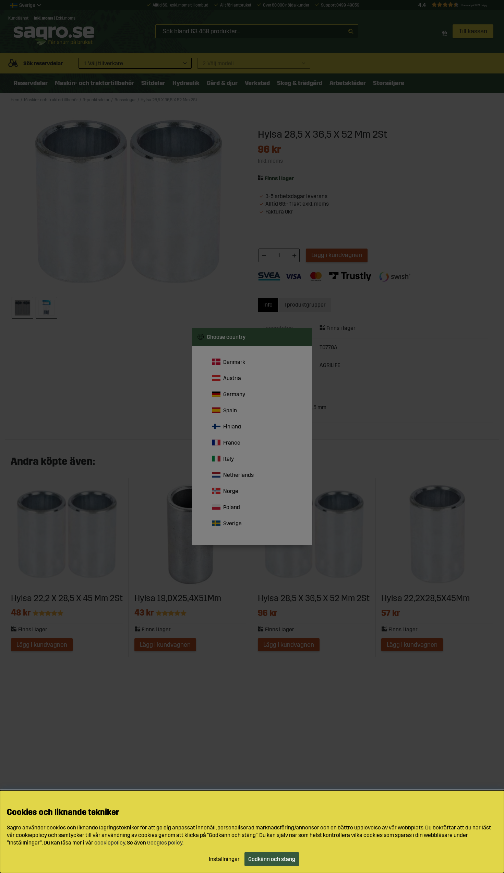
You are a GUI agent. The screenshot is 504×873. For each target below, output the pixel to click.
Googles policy (164, 842)
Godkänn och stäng (271, 859)
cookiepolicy (109, 842)
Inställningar (224, 859)
